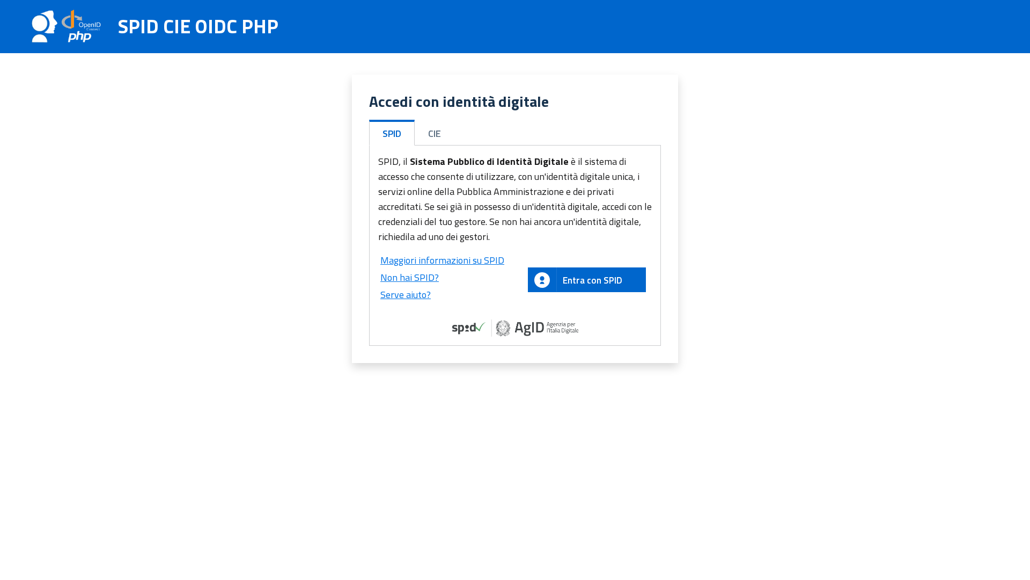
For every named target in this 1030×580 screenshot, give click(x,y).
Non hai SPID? (409, 277)
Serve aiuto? (405, 294)
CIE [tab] (434, 133)
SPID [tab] (391, 133)
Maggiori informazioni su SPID (442, 260)
